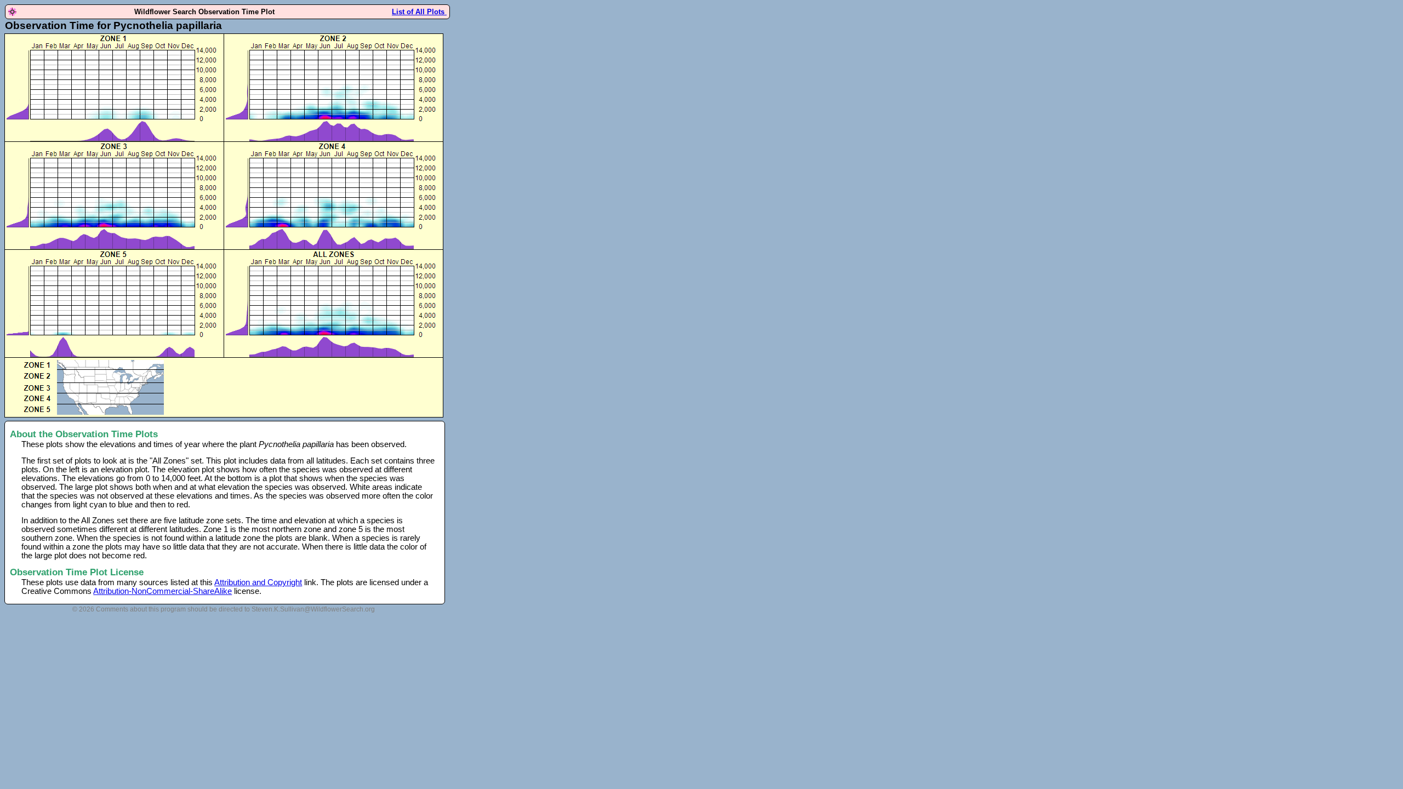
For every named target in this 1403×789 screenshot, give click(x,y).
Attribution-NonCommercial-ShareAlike (162, 591)
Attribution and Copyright (258, 582)
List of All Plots (419, 12)
